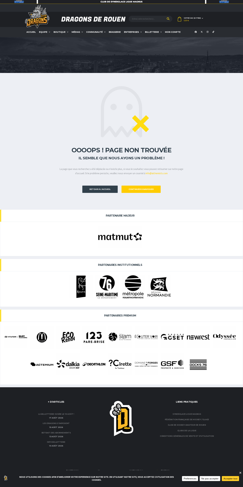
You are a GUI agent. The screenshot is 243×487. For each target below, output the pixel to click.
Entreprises (131, 32)
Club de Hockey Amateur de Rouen (187, 425)
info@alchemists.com (157, 173)
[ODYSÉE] (224, 337)
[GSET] (172, 337)
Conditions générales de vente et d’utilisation (187, 436)
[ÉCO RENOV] (68, 337)
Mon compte (173, 32)
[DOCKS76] (198, 364)
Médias (76, 32)
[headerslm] (121, 2)
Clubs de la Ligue (186, 430)
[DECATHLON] (94, 364)
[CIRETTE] (120, 364)
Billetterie (152, 32)
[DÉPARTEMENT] (107, 287)
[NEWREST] (198, 337)
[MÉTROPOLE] (133, 287)
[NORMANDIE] (159, 287)
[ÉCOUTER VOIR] (146, 337)
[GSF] (172, 364)
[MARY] (15, 337)
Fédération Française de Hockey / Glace (187, 419)
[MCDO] (42, 337)
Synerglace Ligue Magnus (187, 414)
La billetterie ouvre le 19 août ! (56, 414)
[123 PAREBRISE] (94, 337)
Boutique (59, 32)
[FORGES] (146, 364)
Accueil (31, 32)
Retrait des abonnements (56, 433)
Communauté (94, 32)
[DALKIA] (68, 364)
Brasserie (115, 32)
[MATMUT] (120, 237)
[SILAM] (120, 337)
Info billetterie (56, 442)
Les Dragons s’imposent (56, 423)
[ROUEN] (81, 287)
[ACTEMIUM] (42, 364)
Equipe (43, 32)
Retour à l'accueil (100, 189)
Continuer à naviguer (141, 189)
